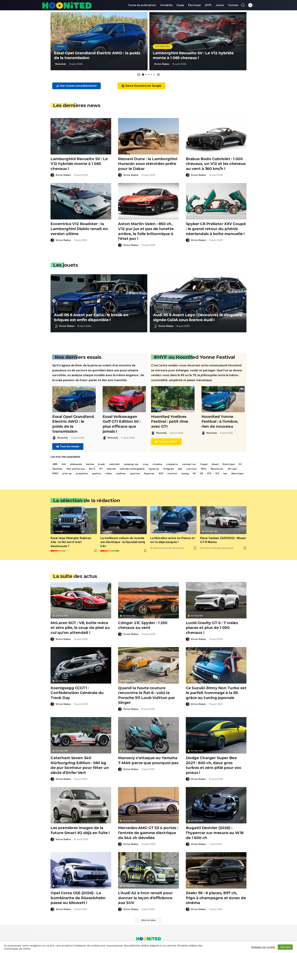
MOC (204, 468)
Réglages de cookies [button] (263, 947)
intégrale (168, 468)
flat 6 (92, 468)
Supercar (149, 473)
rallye (108, 473)
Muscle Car (217, 468)
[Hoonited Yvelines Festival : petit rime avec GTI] (173, 399)
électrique (237, 473)
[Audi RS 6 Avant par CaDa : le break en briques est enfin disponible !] (99, 303)
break (101, 464)
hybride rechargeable (132, 468)
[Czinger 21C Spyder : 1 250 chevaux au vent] (148, 600)
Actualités (162, 46)
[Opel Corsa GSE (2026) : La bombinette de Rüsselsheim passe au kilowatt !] (81, 870)
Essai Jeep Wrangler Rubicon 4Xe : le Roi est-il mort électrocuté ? (71, 542)
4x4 (64, 464)
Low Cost (191, 468)
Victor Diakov (161, 64)
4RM (54, 464)
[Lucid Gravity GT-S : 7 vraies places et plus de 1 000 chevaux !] (216, 600)
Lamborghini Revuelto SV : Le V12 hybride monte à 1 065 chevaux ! (193, 55)
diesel (215, 464)
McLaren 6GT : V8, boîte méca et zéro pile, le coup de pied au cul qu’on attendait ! (80, 627)
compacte (172, 464)
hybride (111, 468)
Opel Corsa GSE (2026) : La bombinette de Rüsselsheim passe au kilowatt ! (78, 898)
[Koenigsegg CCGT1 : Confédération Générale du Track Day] (81, 665)
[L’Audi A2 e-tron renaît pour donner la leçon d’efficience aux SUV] (148, 870)
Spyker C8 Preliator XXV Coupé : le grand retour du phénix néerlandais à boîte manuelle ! (216, 228)
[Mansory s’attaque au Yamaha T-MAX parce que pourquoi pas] (148, 735)
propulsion (82, 473)
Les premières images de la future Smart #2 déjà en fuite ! (80, 830)
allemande (76, 464)
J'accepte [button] (285, 947)
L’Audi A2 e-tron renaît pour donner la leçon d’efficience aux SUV (145, 898)
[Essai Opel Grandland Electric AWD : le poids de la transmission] (74, 399)
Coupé (203, 464)
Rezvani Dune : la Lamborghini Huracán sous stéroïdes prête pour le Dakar (147, 164)
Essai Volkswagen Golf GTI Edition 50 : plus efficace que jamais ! (122, 424)
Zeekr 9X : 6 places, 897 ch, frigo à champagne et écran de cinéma (216, 898)
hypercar (154, 468)
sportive (135, 473)
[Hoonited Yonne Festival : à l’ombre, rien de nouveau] (223, 399)
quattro (96, 473)
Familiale (57, 468)
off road (232, 468)
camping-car (131, 464)
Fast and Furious (76, 468)
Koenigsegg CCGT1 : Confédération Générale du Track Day (77, 693)
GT (101, 468)
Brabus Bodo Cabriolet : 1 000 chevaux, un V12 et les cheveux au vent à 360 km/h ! (216, 164)
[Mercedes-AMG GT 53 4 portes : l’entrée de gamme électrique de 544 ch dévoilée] (148, 805)
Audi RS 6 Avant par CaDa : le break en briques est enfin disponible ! (91, 317)
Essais (60, 46)
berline (90, 464)
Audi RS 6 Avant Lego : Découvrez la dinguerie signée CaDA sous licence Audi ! (198, 317)
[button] (138, 74)
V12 (217, 473)
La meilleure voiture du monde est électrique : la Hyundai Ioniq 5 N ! (122, 542)
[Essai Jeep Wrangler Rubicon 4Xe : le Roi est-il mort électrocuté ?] (74, 520)
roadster (121, 473)
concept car (189, 464)
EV (240, 464)
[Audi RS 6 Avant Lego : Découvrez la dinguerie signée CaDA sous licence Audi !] (198, 303)
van (225, 473)
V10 (209, 473)
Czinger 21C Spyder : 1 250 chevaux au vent (142, 625)
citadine (157, 464)
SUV (161, 473)
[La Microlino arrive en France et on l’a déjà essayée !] (173, 520)
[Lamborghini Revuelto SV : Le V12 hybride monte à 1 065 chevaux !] (81, 136)
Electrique (229, 464)
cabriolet (114, 464)
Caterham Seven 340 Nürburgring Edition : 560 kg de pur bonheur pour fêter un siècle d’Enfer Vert (80, 765)
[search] (243, 5)
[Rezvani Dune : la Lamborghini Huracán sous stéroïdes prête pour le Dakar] (148, 136)
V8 (201, 473)
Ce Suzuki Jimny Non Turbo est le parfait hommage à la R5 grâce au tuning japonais (216, 693)
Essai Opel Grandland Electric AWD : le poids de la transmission (73, 424)
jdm (180, 468)
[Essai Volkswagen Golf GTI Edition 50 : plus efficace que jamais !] (124, 399)
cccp (145, 464)
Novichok (60, 64)
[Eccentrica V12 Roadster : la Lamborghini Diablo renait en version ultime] (81, 201)
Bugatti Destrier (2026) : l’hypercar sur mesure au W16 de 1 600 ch (215, 832)
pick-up (67, 473)
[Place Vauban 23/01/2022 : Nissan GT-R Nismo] (223, 520)
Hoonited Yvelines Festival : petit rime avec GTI (169, 421)
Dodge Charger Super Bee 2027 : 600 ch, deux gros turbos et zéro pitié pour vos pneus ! (213, 765)
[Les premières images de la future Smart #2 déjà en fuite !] (81, 805)
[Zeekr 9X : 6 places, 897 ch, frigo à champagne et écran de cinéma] (216, 870)
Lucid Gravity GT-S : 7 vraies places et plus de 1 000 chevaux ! (212, 627)
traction (172, 473)
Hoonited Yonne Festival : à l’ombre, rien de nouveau (219, 421)
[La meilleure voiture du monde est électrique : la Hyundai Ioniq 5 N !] (123, 520)
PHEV (55, 473)
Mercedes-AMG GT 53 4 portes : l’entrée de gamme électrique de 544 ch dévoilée (148, 832)
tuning (185, 473)
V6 (194, 473)
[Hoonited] (67, 5)
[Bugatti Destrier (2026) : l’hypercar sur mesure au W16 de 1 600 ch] (216, 805)
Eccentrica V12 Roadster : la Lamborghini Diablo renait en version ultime (79, 228)
